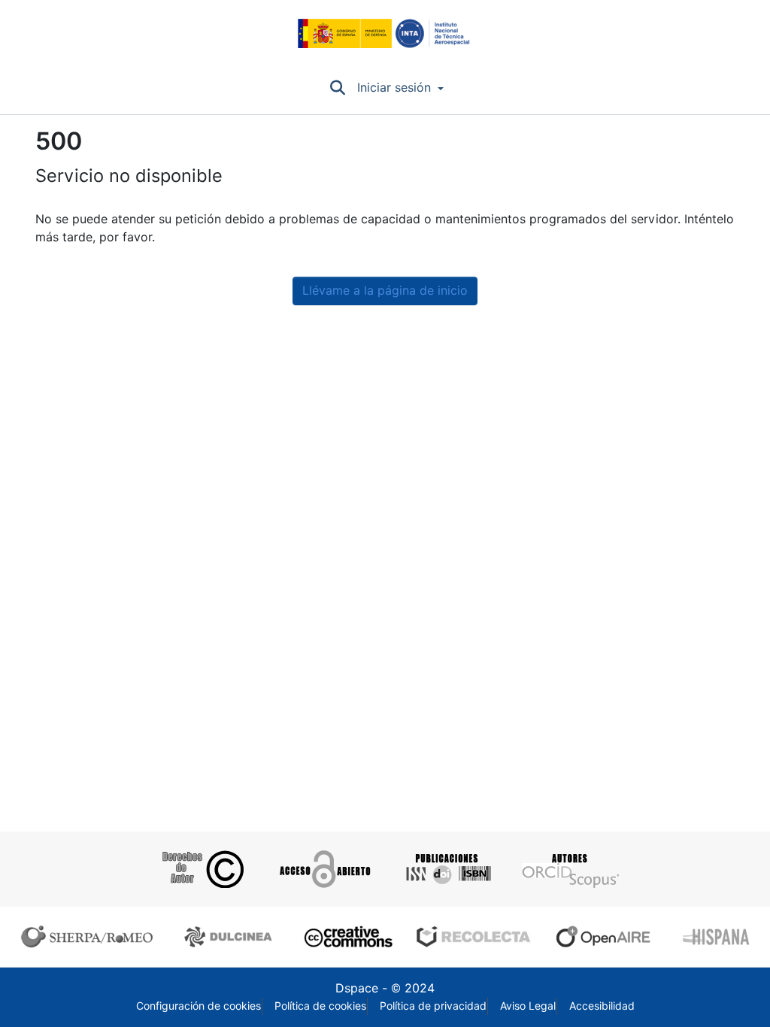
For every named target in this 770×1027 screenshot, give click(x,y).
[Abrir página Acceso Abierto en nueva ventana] (324, 869)
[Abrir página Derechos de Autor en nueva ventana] (201, 869)
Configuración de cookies (198, 1006)
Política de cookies (320, 1006)
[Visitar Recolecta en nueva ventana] (473, 937)
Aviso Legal (528, 1006)
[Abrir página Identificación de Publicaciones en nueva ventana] (446, 869)
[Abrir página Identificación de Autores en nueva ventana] (569, 869)
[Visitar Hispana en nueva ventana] (717, 937)
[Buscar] (337, 88)
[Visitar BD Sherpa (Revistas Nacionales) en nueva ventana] (230, 937)
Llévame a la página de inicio (385, 290)
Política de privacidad (433, 1006)
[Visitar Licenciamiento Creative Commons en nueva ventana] (346, 937)
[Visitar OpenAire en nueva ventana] (607, 937)
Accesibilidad (602, 1006)
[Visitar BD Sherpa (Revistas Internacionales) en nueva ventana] (90, 937)
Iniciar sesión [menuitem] (394, 87)
